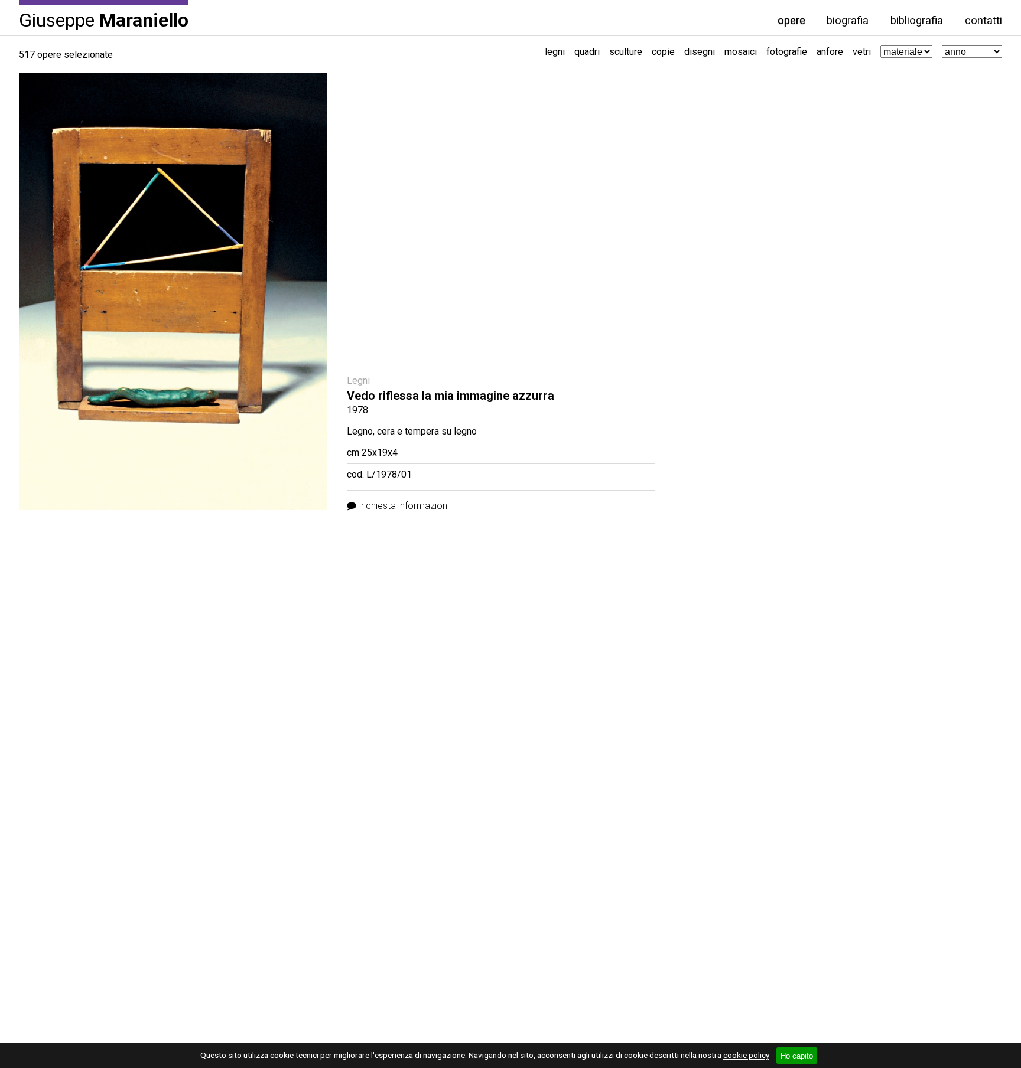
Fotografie (786, 51)
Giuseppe (103, 19)
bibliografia (916, 20)
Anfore (830, 51)
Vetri (862, 51)
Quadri (587, 51)
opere (791, 20)
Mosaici (740, 51)
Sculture (625, 51)
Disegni (699, 51)
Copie (663, 51)
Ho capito (797, 1055)
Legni (555, 51)
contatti (983, 20)
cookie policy (746, 1055)
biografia (848, 20)
